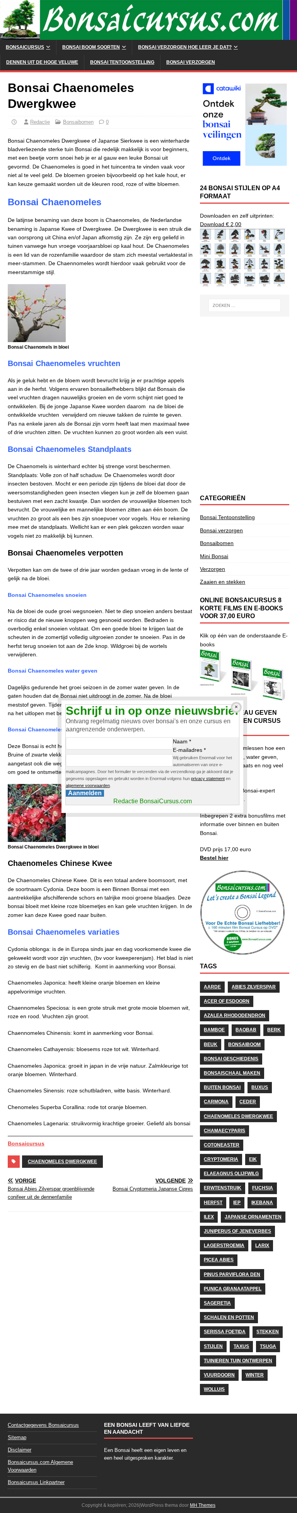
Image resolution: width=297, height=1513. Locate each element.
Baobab (246, 1030)
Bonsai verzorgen (190, 62)
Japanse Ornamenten (253, 1217)
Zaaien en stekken (222, 582)
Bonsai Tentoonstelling (122, 62)
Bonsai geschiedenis (231, 1058)
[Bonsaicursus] (148, 35)
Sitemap (17, 1437)
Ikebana (262, 1202)
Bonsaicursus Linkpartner (36, 1482)
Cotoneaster (221, 1145)
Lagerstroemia (224, 1245)
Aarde (212, 987)
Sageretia (217, 1303)
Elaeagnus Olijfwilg (231, 1173)
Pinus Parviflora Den (232, 1274)
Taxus (241, 1346)
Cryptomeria (221, 1159)
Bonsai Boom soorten (91, 47)
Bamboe (214, 1030)
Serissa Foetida (225, 1331)
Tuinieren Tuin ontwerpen (238, 1360)
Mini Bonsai (214, 556)
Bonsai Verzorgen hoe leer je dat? (185, 47)
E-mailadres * (189, 750)
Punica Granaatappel (232, 1289)
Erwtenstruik (222, 1188)
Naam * (182, 741)
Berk (274, 1030)
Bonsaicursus (25, 47)
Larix (262, 1245)
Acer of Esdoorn (226, 1001)
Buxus (259, 1087)
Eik (253, 1159)
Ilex (209, 1217)
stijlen (213, 1346)
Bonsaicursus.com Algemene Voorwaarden (40, 1466)
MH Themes (202, 1505)
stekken (267, 1331)
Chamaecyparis (224, 1130)
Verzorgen (212, 569)
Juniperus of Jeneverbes (237, 1231)
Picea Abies (219, 1260)
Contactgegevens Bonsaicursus (43, 1425)
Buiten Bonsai (222, 1087)
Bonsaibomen (78, 122)
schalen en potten (229, 1317)
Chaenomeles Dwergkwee (62, 1161)
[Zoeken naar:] (245, 305)
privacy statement (208, 778)
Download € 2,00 (220, 224)
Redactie (40, 122)
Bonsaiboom (244, 1044)
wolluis (214, 1389)
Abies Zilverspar (254, 987)
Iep (237, 1202)
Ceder (247, 1101)
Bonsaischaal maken (232, 1073)
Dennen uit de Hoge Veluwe (42, 62)
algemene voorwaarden (88, 785)
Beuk (210, 1044)
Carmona (216, 1101)
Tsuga (268, 1346)
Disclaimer (19, 1450)
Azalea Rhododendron (234, 1015)
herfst (213, 1202)
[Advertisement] (244, 363)
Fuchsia (262, 1188)
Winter (255, 1375)
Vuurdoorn (219, 1375)
